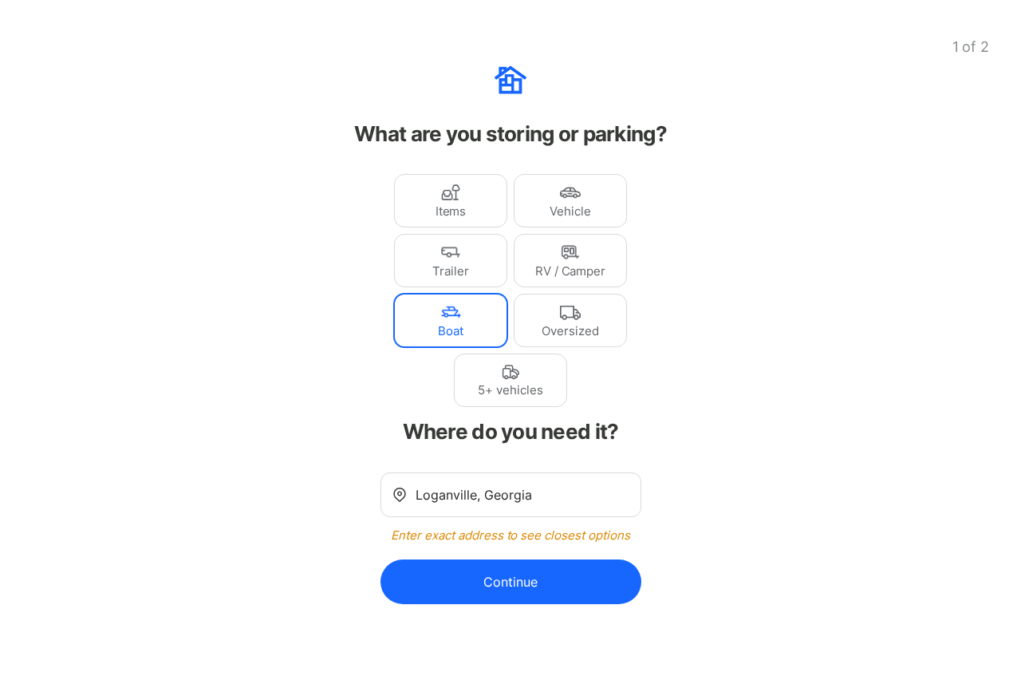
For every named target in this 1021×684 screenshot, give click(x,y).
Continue (510, 582)
